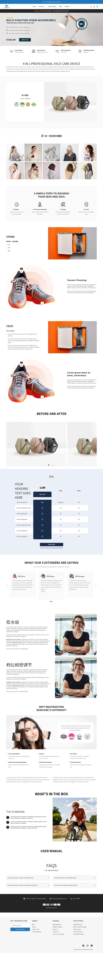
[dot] (50, 601)
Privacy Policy (77, 929)
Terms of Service (78, 932)
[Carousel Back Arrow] (8, 444)
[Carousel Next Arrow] (94, 444)
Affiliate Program (57, 927)
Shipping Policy (77, 924)
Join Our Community (58, 934)
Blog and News (57, 924)
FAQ (33, 924)
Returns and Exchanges (79, 927)
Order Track (35, 929)
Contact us (56, 932)
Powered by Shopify (87, 949)
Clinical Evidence (36, 932)
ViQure (80, 949)
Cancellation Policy (78, 934)
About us (55, 929)
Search (34, 927)
